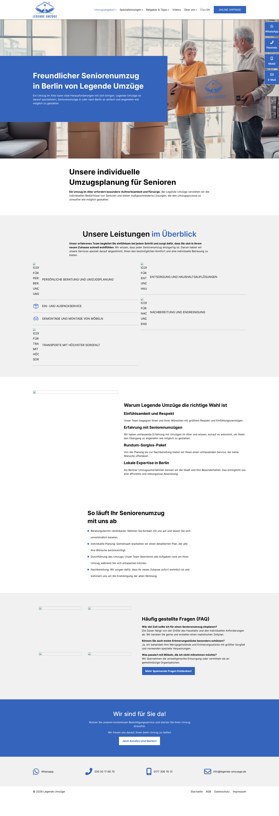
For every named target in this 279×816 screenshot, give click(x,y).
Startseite (197, 791)
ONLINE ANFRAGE (230, 9)
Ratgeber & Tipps (156, 9)
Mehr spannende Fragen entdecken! (168, 671)
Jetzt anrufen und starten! (139, 741)
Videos (176, 9)
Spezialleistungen (130, 9)
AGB (208, 791)
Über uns (189, 9)
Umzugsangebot (104, 9)
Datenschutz (222, 791)
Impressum (239, 791)
